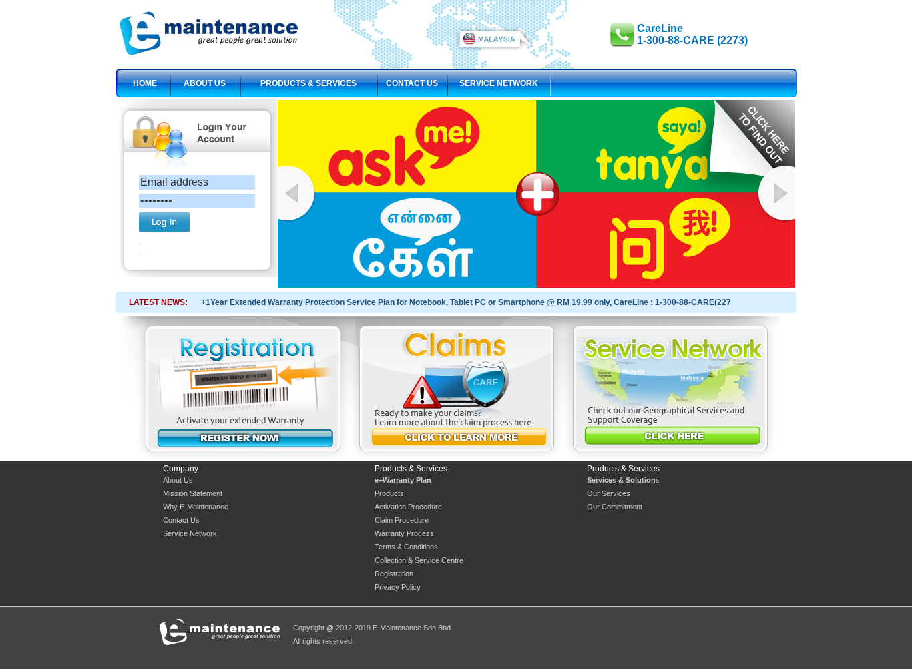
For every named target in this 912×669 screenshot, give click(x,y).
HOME (145, 83)
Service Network (190, 533)
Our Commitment (614, 507)
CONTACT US (412, 83)
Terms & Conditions (406, 547)
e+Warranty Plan (403, 480)
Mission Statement (192, 493)
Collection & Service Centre (419, 560)
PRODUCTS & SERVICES (308, 83)
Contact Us (181, 520)
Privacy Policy (398, 587)
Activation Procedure (408, 507)
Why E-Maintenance (195, 507)
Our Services (608, 493)
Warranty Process (404, 533)
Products (389, 493)
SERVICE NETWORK (498, 83)
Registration (394, 574)
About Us (178, 480)
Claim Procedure (402, 520)
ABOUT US (205, 83)
